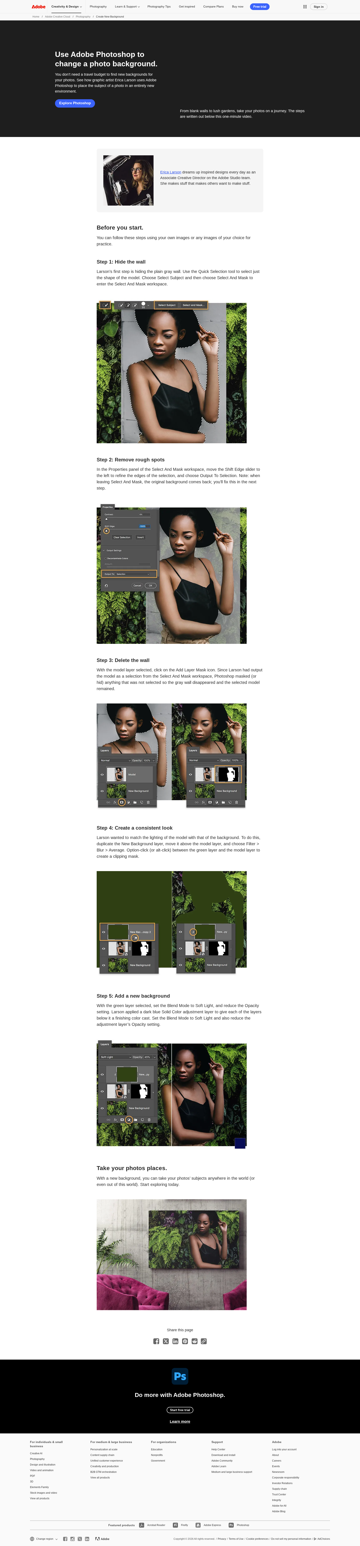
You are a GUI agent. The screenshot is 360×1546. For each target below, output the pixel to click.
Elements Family (39, 1487)
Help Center (218, 1449)
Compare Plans (213, 6)
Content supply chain (102, 1455)
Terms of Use (236, 1538)
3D (31, 1481)
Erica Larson (170, 172)
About (275, 1455)
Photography (98, 6)
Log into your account (284, 1449)
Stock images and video (43, 1492)
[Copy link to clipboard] (204, 1341)
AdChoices (324, 1538)
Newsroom (278, 1472)
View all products (39, 1498)
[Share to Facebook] (156, 1341)
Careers (276, 1460)
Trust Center (279, 1494)
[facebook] (65, 1539)
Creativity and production (104, 1466)
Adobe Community (221, 1460)
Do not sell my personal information (291, 1538)
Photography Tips (159, 6)
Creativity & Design (65, 6)
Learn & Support (126, 6)
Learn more (180, 1421)
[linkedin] (87, 1539)
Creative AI (36, 1453)
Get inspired (187, 6)
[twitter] (80, 1539)
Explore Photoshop (75, 103)
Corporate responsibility (285, 1477)
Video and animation (42, 1470)
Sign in (319, 6)
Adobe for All (279, 1505)
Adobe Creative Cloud (57, 16)
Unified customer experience (106, 1460)
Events (276, 1466)
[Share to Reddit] (195, 1341)
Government (158, 1460)
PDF (32, 1475)
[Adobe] (38, 6)
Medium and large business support (231, 1472)
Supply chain (279, 1488)
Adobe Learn (218, 1466)
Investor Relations (282, 1483)
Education (156, 1449)
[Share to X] (166, 1341)
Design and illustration (42, 1464)
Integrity (276, 1500)
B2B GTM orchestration (103, 1472)
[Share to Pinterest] (185, 1341)
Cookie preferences (257, 1538)
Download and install (223, 1455)
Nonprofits (157, 1455)
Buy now (237, 6)
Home (35, 16)
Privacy (222, 1538)
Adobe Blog (278, 1511)
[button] (305, 6)
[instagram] (72, 1539)
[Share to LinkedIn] (175, 1341)
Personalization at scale (104, 1449)
